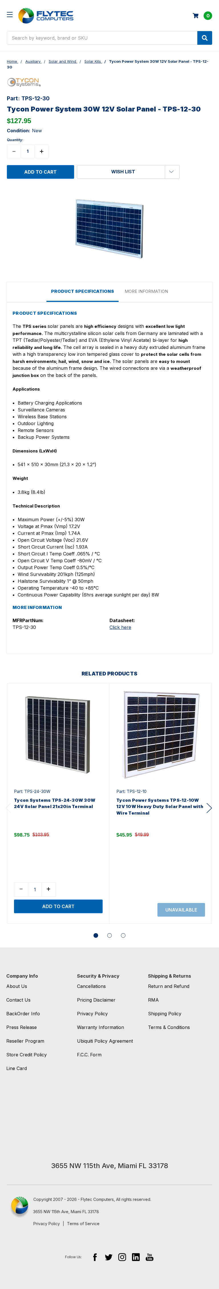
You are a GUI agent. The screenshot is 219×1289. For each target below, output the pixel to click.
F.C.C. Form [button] (89, 1054)
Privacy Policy (46, 1223)
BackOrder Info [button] (23, 1013)
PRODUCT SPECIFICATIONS (82, 291)
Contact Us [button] (18, 1000)
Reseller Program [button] (25, 1041)
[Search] (204, 38)
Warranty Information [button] (100, 1027)
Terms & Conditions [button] (169, 1027)
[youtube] (149, 1257)
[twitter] (108, 1257)
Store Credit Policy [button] (26, 1054)
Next (209, 808)
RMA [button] (153, 1000)
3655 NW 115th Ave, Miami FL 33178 (66, 1211)
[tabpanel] (58, 803)
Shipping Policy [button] (164, 1013)
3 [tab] (123, 935)
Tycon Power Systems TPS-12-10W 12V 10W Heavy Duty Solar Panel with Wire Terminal (159, 806)
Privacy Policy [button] (92, 1013)
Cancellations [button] (91, 986)
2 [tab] (109, 935)
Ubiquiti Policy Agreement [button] (105, 1041)
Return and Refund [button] (168, 986)
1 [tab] (96, 935)
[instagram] (122, 1257)
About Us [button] (16, 986)
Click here (120, 627)
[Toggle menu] (9, 14)
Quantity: (15, 139)
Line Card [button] (16, 1068)
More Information (146, 291)
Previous (8, 808)
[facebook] (94, 1257)
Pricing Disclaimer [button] (96, 1000)
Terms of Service (83, 1223)
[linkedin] (135, 1257)
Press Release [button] (21, 1027)
